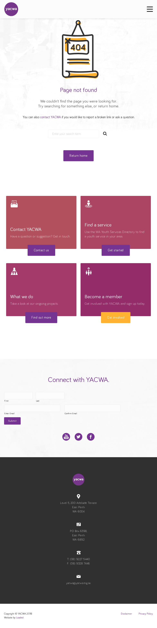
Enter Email (9, 414)
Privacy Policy (146, 614)
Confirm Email (71, 414)
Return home (78, 155)
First (6, 401)
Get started (116, 250)
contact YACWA (50, 117)
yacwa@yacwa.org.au (78, 583)
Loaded (20, 617)
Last (37, 401)
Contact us (41, 250)
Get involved (115, 317)
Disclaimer (126, 614)
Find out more (41, 317)
